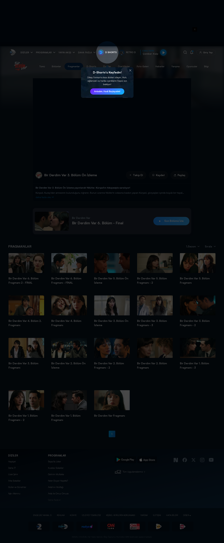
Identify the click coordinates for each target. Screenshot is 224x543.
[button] (130, 70)
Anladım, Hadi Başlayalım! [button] (107, 91)
